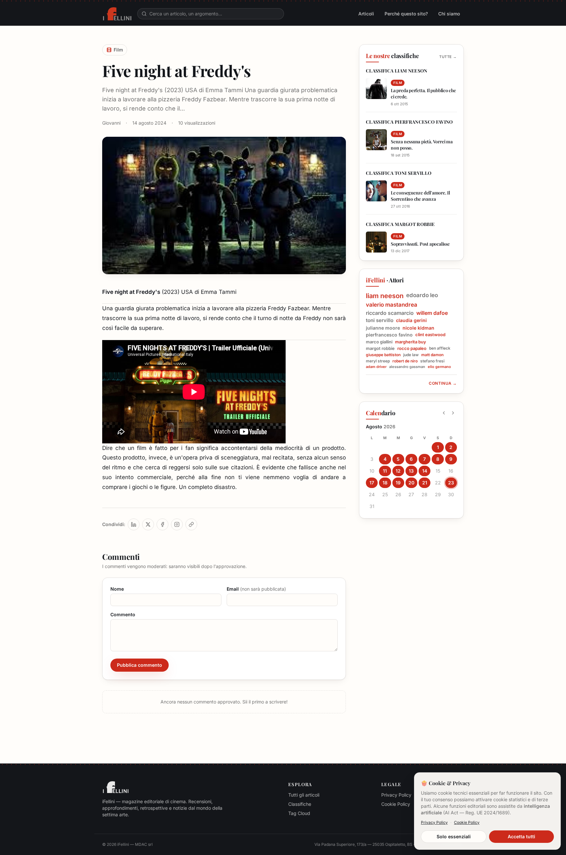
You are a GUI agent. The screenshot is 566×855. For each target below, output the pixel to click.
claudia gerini (411, 320)
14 (424, 471)
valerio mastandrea (391, 304)
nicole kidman (418, 328)
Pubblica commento (139, 665)
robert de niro (405, 360)
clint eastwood (430, 334)
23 (451, 482)
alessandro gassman (407, 367)
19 (398, 482)
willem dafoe (432, 313)
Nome (117, 589)
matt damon (432, 354)
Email (256, 589)
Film (118, 49)
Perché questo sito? (406, 13)
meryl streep (378, 360)
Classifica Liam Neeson (396, 71)
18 (385, 482)
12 (398, 471)
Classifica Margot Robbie (400, 224)
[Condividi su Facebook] (162, 524)
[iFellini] (117, 13)
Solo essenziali (454, 836)
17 (371, 482)
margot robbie (380, 348)
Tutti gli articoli (303, 795)
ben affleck (439, 348)
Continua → (443, 383)
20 (411, 482)
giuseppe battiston (383, 354)
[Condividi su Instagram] (177, 524)
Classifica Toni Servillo (398, 173)
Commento (122, 614)
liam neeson (385, 296)
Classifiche (299, 804)
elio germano (439, 367)
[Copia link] (191, 524)
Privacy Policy (396, 795)
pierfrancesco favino (389, 334)
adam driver (376, 367)
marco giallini (379, 341)
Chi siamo (449, 13)
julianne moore (383, 328)
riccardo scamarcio (390, 313)
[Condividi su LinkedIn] (134, 524)
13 (411, 471)
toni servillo (379, 320)
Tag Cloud (299, 813)
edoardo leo (422, 295)
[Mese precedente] (444, 413)
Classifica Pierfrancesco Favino (409, 122)
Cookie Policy (395, 804)
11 (385, 471)
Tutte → (448, 56)
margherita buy (410, 341)
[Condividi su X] (148, 524)
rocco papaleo (411, 348)
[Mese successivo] (453, 413)
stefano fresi (432, 360)
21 (424, 482)
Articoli (366, 13)
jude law (411, 354)
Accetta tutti (521, 836)
